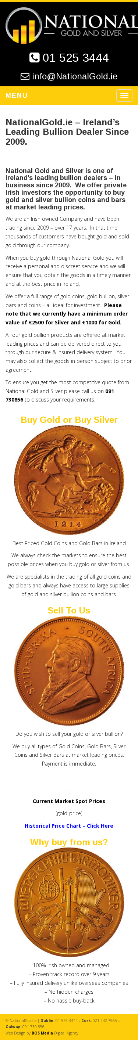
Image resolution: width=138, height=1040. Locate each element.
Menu (17, 95)
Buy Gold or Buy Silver (69, 420)
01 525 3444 (76, 57)
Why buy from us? (69, 842)
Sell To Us (69, 610)
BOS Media (42, 1033)
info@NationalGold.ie (75, 76)
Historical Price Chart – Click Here (69, 825)
